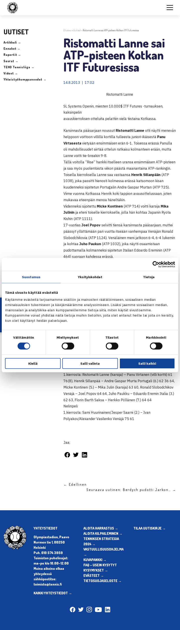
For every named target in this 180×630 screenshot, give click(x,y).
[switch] (68, 346)
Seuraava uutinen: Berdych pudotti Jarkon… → (131, 489)
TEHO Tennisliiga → (19, 67)
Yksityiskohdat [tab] (90, 277)
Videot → (11, 73)
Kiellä (33, 363)
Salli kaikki (147, 363)
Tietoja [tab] (149, 277)
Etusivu (67, 30)
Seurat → (11, 61)
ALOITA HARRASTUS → (100, 528)
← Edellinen (75, 484)
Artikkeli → (12, 42)
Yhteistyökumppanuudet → (25, 79)
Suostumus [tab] (31, 277)
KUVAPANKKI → (94, 560)
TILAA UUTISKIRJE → (149, 528)
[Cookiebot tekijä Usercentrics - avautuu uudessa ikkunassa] (156, 264)
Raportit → (12, 54)
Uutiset (77, 30)
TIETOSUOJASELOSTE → (102, 581)
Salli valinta (90, 363)
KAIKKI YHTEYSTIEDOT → (53, 593)
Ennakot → (12, 48)
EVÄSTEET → (93, 575)
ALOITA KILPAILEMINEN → (102, 533)
